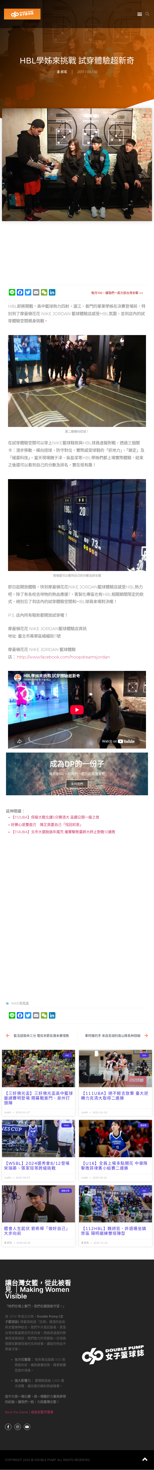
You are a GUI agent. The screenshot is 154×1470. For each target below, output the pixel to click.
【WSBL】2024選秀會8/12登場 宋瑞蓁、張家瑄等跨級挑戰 (37, 1166)
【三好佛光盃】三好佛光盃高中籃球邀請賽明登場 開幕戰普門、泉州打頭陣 (38, 1098)
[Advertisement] (78, 253)
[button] (139, 14)
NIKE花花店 (20, 1003)
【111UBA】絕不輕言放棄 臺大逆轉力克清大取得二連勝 (114, 1096)
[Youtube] (27, 1427)
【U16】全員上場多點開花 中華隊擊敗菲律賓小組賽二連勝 (114, 1166)
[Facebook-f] (8, 1427)
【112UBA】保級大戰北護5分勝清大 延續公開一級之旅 (54, 817)
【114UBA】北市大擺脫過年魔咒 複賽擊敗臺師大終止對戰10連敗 (62, 832)
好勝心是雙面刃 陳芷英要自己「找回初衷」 (46, 825)
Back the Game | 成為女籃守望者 (29, 1412)
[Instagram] (17, 1427)
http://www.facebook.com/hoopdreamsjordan (63, 656)
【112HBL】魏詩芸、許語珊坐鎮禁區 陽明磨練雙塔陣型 (113, 1231)
